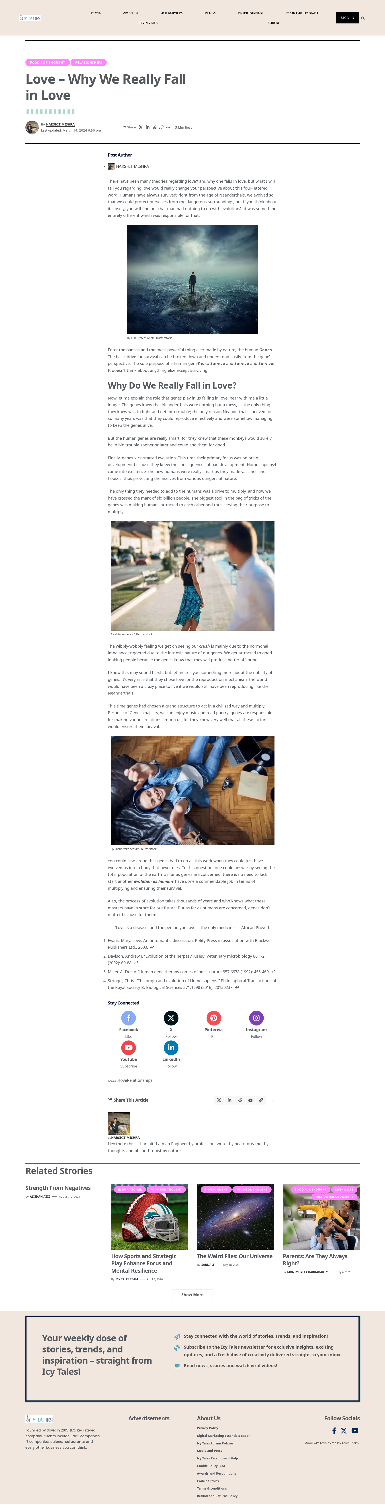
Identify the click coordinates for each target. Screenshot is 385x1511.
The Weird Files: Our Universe (234, 1256)
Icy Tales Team (127, 1279)
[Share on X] (140, 127)
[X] (171, 1025)
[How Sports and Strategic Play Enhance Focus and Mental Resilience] (149, 1216)
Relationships (88, 62)
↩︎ (151, 947)
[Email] (250, 1100)
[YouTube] (355, 1430)
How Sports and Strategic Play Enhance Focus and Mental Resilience (143, 1263)
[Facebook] (128, 1025)
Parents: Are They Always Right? (315, 1259)
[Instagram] (256, 1025)
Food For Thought (47, 62)
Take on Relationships (334, 1197)
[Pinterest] (214, 1025)
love (123, 1080)
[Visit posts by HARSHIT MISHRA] (119, 1123)
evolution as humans (154, 881)
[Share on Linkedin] (147, 127)
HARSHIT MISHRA (60, 124)
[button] (161, 127)
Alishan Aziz (40, 1197)
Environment (216, 1189)
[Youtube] (128, 1054)
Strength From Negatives (57, 1187)
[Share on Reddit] (154, 127)
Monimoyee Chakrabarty (307, 1272)
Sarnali (207, 1265)
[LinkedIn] (171, 1054)
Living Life (344, 1189)
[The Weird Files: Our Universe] (235, 1216)
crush (204, 646)
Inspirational (130, 1189)
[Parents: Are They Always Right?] (321, 1216)
